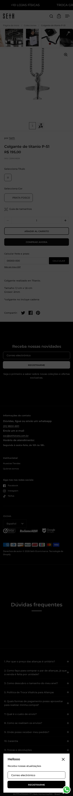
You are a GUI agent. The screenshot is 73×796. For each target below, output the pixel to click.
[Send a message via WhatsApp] (66, 789)
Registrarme (36, 784)
